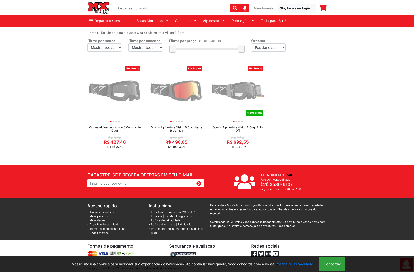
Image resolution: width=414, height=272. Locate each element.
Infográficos (184, 216)
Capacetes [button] (184, 21)
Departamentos (107, 21)
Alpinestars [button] (212, 21)
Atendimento (264, 8)
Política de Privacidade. (295, 264)
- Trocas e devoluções (101, 212)
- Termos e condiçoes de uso (106, 228)
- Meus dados (96, 220)
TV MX (169, 216)
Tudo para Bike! (273, 21)
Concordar (332, 264)
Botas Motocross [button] (150, 21)
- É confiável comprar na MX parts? (172, 212)
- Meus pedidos (97, 216)
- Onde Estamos (98, 232)
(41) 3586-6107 (276, 184)
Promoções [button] (241, 21)
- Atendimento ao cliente (103, 224)
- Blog (153, 232)
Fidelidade (184, 224)
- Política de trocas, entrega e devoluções (176, 228)
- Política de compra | (163, 224)
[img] (244, 8)
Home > (93, 33)
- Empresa (155, 216)
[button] (297, 8)
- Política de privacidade (164, 220)
